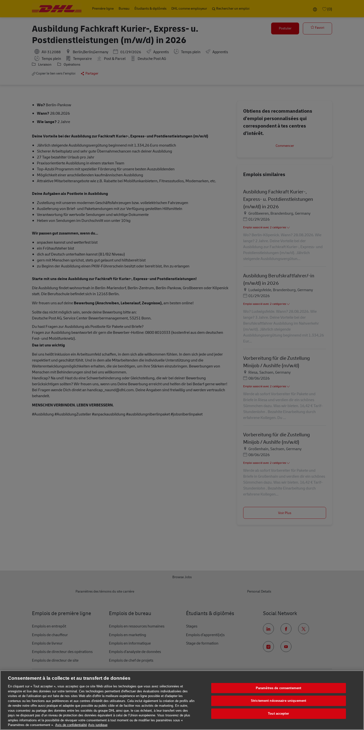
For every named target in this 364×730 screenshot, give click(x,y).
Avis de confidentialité (71, 725)
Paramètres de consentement (278, 688)
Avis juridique (97, 725)
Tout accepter (278, 713)
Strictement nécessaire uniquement (278, 701)
